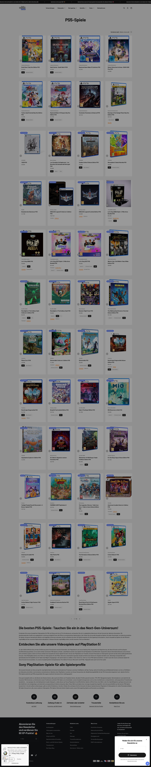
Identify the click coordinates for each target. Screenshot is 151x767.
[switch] (5, 761)
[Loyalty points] (147, 763)
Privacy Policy (16, 753)
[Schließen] (146, 739)
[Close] (27, 745)
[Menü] (8, 751)
